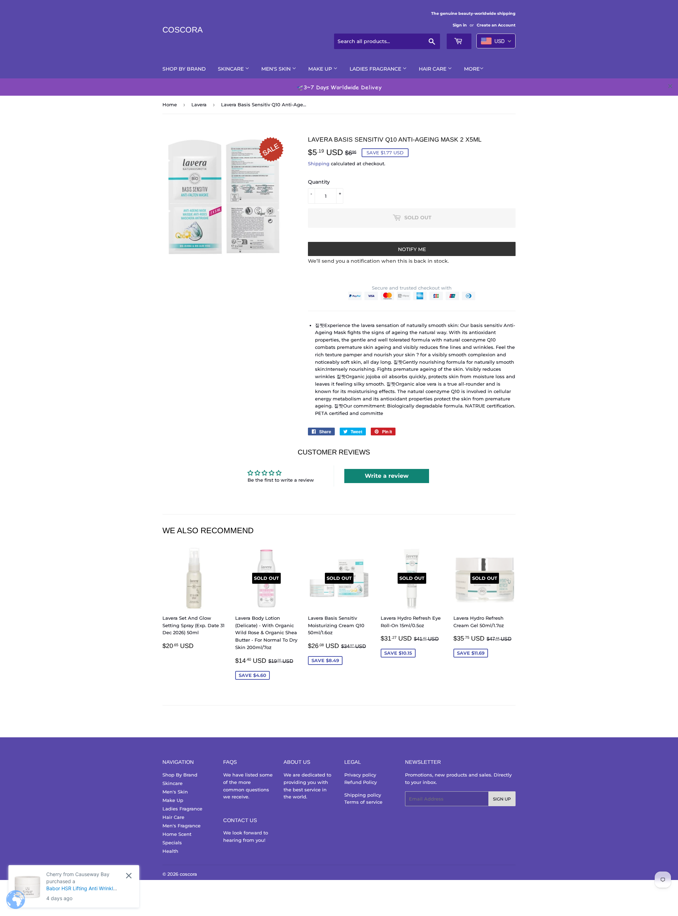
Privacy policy (360, 775)
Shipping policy (362, 795)
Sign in (460, 25)
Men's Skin (276, 69)
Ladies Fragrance (376, 69)
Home (169, 104)
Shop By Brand (184, 69)
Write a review (387, 475)
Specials (172, 842)
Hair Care (433, 69)
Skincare (231, 69)
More (472, 69)
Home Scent (176, 834)
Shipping (318, 163)
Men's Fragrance (181, 825)
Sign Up (502, 799)
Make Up (320, 69)
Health (170, 851)
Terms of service (363, 802)
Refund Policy (360, 782)
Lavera (199, 104)
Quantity (319, 182)
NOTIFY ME (412, 249)
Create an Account (496, 25)
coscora (182, 29)
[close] (670, 86)
